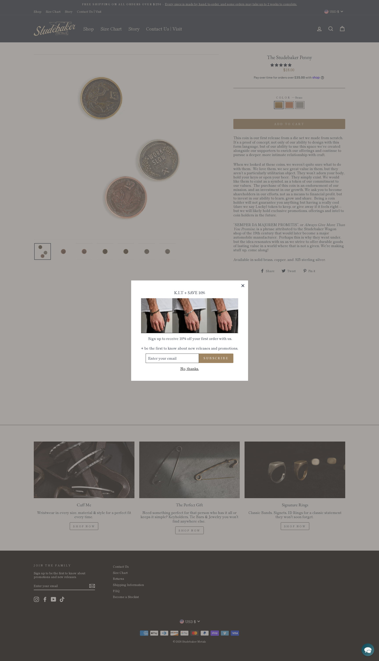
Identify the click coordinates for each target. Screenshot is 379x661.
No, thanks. (189, 368)
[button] (367, 649)
